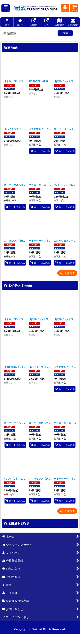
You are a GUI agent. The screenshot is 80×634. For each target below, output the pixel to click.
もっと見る (66, 273)
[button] (5, 8)
